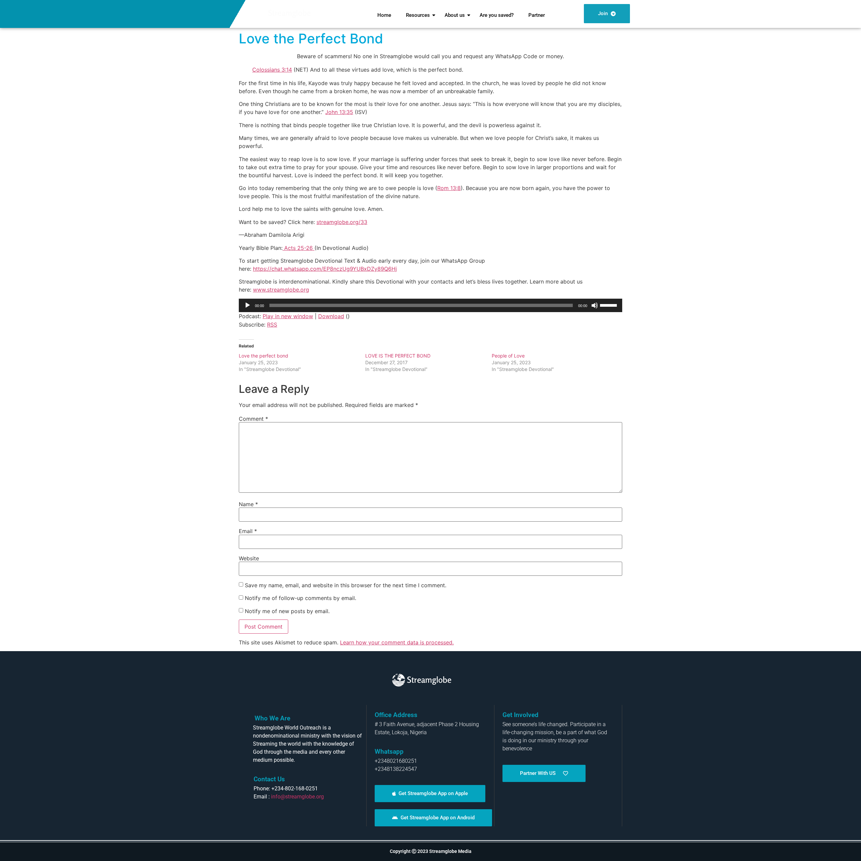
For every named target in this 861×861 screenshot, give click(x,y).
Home (384, 15)
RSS (272, 324)
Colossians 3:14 (272, 69)
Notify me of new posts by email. (287, 611)
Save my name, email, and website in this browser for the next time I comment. (345, 585)
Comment (253, 418)
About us (455, 15)
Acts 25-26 (298, 248)
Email (248, 531)
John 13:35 (339, 112)
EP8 (328, 268)
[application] (430, 305)
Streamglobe (289, 13)
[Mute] (594, 305)
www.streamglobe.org (281, 289)
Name (248, 504)
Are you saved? (497, 15)
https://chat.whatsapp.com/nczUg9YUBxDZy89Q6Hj (325, 268)
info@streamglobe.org (297, 796)
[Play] (247, 305)
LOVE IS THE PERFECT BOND (397, 356)
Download (331, 316)
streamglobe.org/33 (341, 222)
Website (249, 558)
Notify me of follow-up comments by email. (300, 598)
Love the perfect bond (263, 356)
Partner (536, 15)
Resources (418, 15)
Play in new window (288, 316)
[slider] (609, 305)
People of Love (508, 356)
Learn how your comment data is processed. (397, 642)
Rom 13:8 (449, 188)
